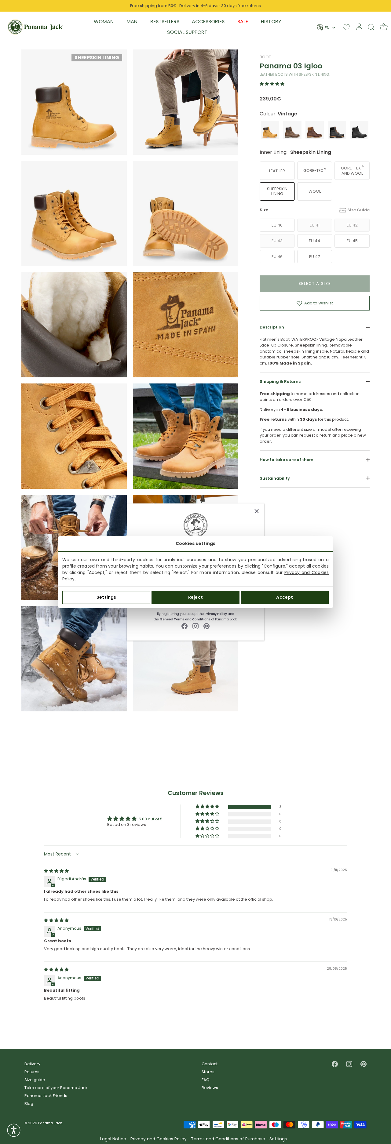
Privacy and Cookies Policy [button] (158, 1139)
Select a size (314, 283)
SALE (242, 21)
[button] (272, 84)
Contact (209, 1064)
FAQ (206, 1080)
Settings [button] (278, 1139)
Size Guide (358, 210)
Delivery (32, 1064)
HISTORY (271, 21)
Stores (208, 1072)
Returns (31, 1072)
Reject (195, 597)
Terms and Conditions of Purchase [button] (228, 1139)
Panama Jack (50, 1122)
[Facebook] (184, 626)
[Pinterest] (206, 626)
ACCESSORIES (208, 21)
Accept (284, 597)
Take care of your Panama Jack (56, 1088)
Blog (28, 1103)
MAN (131, 21)
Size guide (34, 1080)
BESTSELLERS (164, 21)
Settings (106, 597)
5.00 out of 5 (151, 819)
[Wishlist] (346, 27)
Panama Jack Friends (45, 1096)
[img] (56, 871)
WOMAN (104, 21)
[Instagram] (195, 626)
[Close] (256, 511)
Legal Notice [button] (113, 1139)
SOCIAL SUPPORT (187, 32)
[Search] (371, 27)
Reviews (210, 1088)
